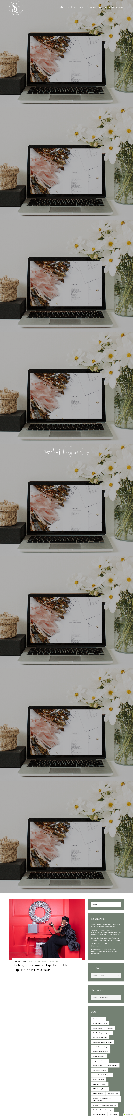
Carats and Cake (98, 1019)
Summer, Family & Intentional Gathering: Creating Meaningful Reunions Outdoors (105, 939)
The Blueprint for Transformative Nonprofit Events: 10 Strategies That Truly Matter (104, 951)
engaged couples (99, 1056)
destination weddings (100, 1047)
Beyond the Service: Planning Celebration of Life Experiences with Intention (105, 926)
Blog (101, 7)
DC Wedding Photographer (102, 1033)
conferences (97, 1028)
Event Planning (42, 961)
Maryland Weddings (99, 1084)
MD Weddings (98, 1093)
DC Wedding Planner (100, 1037)
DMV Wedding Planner (100, 1051)
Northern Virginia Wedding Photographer (102, 1099)
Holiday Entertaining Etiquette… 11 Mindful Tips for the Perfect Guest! (44, 967)
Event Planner (98, 1065)
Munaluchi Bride (113, 1093)
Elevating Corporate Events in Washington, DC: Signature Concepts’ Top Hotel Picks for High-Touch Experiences (106, 932)
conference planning (100, 1023)
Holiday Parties (53, 961)
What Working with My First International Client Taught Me (106, 945)
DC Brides (110, 1028)
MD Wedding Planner (100, 1089)
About (62, 7)
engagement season (100, 1061)
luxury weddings (98, 1079)
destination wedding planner (102, 1042)
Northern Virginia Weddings (102, 1110)
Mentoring (109, 7)
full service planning (99, 1070)
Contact (119, 7)
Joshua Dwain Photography (102, 1075)
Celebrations (32, 961)
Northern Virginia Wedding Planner (104, 1105)
